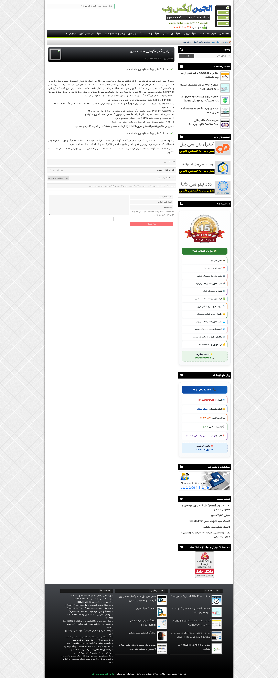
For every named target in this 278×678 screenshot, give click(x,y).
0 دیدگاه (148, 58)
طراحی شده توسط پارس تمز (103, 674)
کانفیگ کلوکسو (154, 33)
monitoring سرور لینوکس (156, 186)
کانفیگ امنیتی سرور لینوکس (216, 527)
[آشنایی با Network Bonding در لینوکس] (217, 653)
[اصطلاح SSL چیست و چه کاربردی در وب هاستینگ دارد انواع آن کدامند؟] (225, 104)
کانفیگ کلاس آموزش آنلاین (90, 33)
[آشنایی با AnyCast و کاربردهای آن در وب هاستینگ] (225, 80)
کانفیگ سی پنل (190, 33)
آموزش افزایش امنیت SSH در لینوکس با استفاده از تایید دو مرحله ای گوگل (191, 635)
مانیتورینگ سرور (122, 186)
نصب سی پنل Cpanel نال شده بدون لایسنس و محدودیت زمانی (137, 598)
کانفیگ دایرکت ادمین (172, 33)
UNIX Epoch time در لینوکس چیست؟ (191, 596)
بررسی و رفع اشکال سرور (115, 33)
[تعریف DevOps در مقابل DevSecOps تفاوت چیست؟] (225, 128)
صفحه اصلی (224, 33)
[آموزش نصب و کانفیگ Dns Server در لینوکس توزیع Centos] (217, 629)
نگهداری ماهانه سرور (96, 186)
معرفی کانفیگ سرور (208, 33)
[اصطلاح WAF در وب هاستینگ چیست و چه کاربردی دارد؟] (225, 92)
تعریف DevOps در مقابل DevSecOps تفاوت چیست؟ (203, 122)
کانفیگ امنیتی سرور (136, 33)
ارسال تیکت (71, 33)
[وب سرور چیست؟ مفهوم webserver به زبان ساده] (225, 116)
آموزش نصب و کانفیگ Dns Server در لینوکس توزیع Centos (191, 623)
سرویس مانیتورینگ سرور (137, 186)
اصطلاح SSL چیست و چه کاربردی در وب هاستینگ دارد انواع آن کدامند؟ (199, 99)
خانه (226, 42)
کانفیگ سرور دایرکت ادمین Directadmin (209, 521)
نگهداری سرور (110, 186)
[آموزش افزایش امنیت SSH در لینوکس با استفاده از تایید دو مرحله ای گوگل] (217, 641)
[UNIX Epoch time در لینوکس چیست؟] (217, 604)
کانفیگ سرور (216, 42)
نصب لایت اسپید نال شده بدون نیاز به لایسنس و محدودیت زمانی (137, 647)
